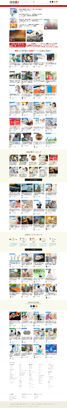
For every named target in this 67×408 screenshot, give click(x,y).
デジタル (49, 364)
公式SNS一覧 (51, 3)
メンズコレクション (50, 378)
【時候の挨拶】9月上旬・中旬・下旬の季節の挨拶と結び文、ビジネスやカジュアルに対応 (52, 244)
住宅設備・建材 (12, 369)
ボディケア (40, 369)
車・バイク (21, 385)
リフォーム (11, 368)
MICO (39, 373)
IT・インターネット (50, 369)
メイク (39, 365)
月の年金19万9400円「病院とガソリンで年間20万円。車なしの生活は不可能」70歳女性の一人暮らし (13, 244)
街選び (11, 373)
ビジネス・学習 (41, 375)
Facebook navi (36, 397)
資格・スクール (41, 379)
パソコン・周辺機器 (50, 365)
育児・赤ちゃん (31, 379)
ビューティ (40, 364)
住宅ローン (21, 369)
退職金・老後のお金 (22, 374)
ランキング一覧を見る (33, 179)
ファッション (11, 383)
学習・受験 (40, 383)
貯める (20, 365)
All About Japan (24, 397)
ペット (49, 388)
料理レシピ (30, 373)
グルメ (30, 383)
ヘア (39, 368)
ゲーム (49, 384)
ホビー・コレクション (51, 385)
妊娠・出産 (30, 378)
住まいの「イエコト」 (12, 379)
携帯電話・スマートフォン (51, 368)
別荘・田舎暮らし (12, 374)
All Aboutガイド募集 (11, 397)
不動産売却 (11, 377)
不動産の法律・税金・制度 (13, 378)
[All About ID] (57, 2)
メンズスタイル (50, 376)
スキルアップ (40, 378)
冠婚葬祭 (30, 374)
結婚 (48, 374)
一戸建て (11, 365)
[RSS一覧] (54, 2)
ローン (20, 376)
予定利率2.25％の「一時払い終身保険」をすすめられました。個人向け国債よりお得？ (23, 245)
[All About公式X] (52, 2)
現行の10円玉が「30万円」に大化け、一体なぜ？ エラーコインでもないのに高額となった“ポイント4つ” (33, 245)
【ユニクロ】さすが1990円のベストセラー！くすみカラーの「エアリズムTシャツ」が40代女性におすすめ (43, 244)
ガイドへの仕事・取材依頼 (12, 398)
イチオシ (35, 398)
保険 (20, 368)
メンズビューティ (50, 379)
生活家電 (30, 375)
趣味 (49, 381)
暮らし (30, 370)
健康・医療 (30, 364)
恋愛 (48, 373)
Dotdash (56, 406)
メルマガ (47, 3)
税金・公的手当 (21, 375)
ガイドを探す (56, 3)
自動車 (20, 386)
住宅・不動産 (12, 364)
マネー (20, 364)
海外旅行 (21, 381)
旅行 (20, 380)
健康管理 (30, 365)
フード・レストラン (31, 384)
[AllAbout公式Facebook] (50, 2)
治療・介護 (30, 368)
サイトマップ (43, 3)
